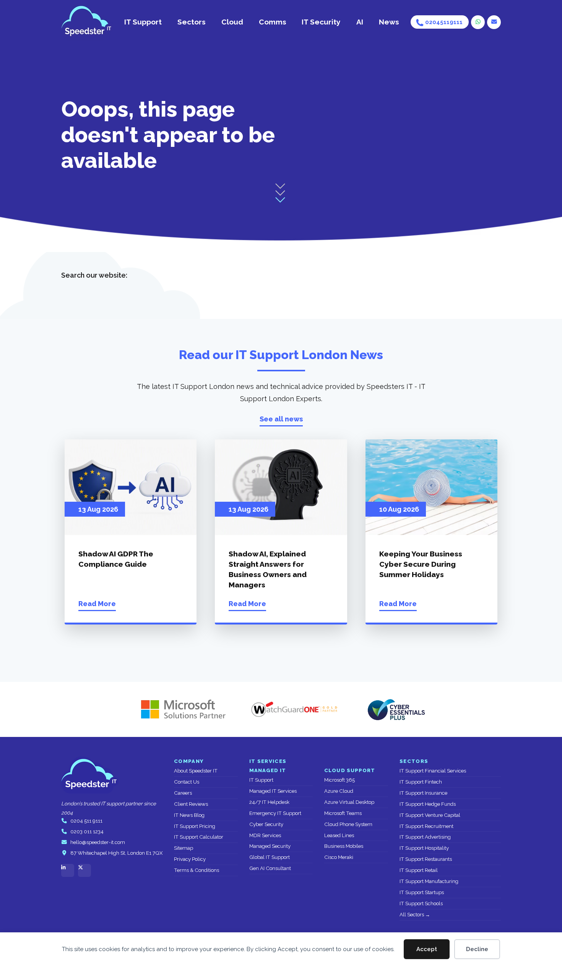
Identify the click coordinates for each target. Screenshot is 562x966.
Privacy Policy (190, 859)
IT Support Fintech (421, 782)
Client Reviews (191, 804)
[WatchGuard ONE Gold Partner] (294, 709)
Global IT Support (269, 857)
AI (359, 22)
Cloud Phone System (348, 824)
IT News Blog (189, 815)
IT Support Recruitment (426, 826)
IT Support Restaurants (426, 859)
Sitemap (183, 848)
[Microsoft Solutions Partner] (180, 709)
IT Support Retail (419, 870)
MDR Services (265, 835)
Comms (272, 22)
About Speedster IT (196, 771)
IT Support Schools (421, 903)
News (389, 22)
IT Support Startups (422, 892)
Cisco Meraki (338, 857)
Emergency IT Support (275, 813)
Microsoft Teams (343, 813)
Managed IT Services (273, 791)
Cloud (232, 22)
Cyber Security (266, 824)
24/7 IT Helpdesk (269, 802)
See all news (281, 419)
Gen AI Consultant (270, 868)
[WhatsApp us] (478, 22)
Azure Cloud (338, 791)
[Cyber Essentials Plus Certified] (395, 709)
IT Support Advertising (425, 837)
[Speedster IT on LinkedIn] (67, 870)
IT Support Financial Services (433, 771)
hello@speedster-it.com (97, 842)
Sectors (191, 22)
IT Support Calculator (198, 837)
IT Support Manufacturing (429, 881)
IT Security (321, 22)
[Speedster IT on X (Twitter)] (84, 870)
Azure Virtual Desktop (349, 802)
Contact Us (186, 782)
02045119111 (444, 22)
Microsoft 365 (339, 780)
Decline (477, 949)
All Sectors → (415, 914)
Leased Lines (339, 835)
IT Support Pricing (194, 826)
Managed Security (270, 846)
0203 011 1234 (87, 831)
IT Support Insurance (423, 793)
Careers (183, 793)
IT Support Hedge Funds (428, 804)
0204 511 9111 (86, 821)
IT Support (143, 22)
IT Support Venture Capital (430, 815)
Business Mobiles (343, 846)
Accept (426, 949)
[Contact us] (494, 22)
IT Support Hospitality (424, 848)
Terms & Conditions (196, 870)
